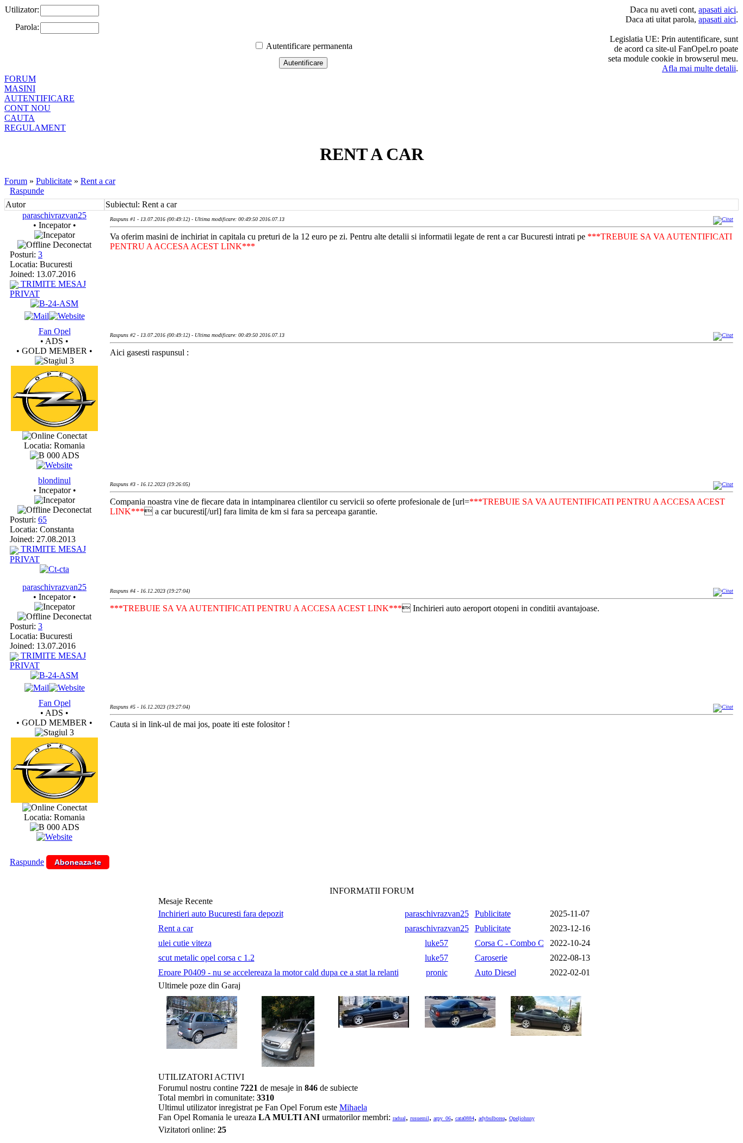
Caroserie (491, 957)
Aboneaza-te (77, 862)
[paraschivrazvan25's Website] (67, 316)
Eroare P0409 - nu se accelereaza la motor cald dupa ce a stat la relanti (278, 972)
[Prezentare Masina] (54, 303)
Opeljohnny (522, 1118)
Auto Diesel (495, 972)
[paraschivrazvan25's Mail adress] (36, 316)
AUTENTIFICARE (39, 98)
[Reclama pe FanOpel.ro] (54, 465)
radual (399, 1118)
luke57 (436, 943)
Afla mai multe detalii (699, 68)
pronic (437, 972)
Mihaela (353, 1107)
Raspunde (27, 190)
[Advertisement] (308, 401)
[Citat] (723, 219)
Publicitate (54, 181)
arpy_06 (442, 1118)
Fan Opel (55, 331)
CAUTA (19, 117)
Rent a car (98, 181)
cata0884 (464, 1118)
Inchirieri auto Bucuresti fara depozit (220, 913)
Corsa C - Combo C (509, 943)
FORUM (20, 78)
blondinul (54, 480)
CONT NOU (27, 108)
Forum (15, 181)
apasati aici (717, 9)
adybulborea (492, 1118)
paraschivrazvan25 (54, 215)
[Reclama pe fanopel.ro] (54, 428)
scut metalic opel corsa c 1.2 (206, 957)
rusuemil (419, 1118)
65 (42, 519)
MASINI (19, 88)
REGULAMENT (35, 127)
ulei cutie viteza (185, 943)
